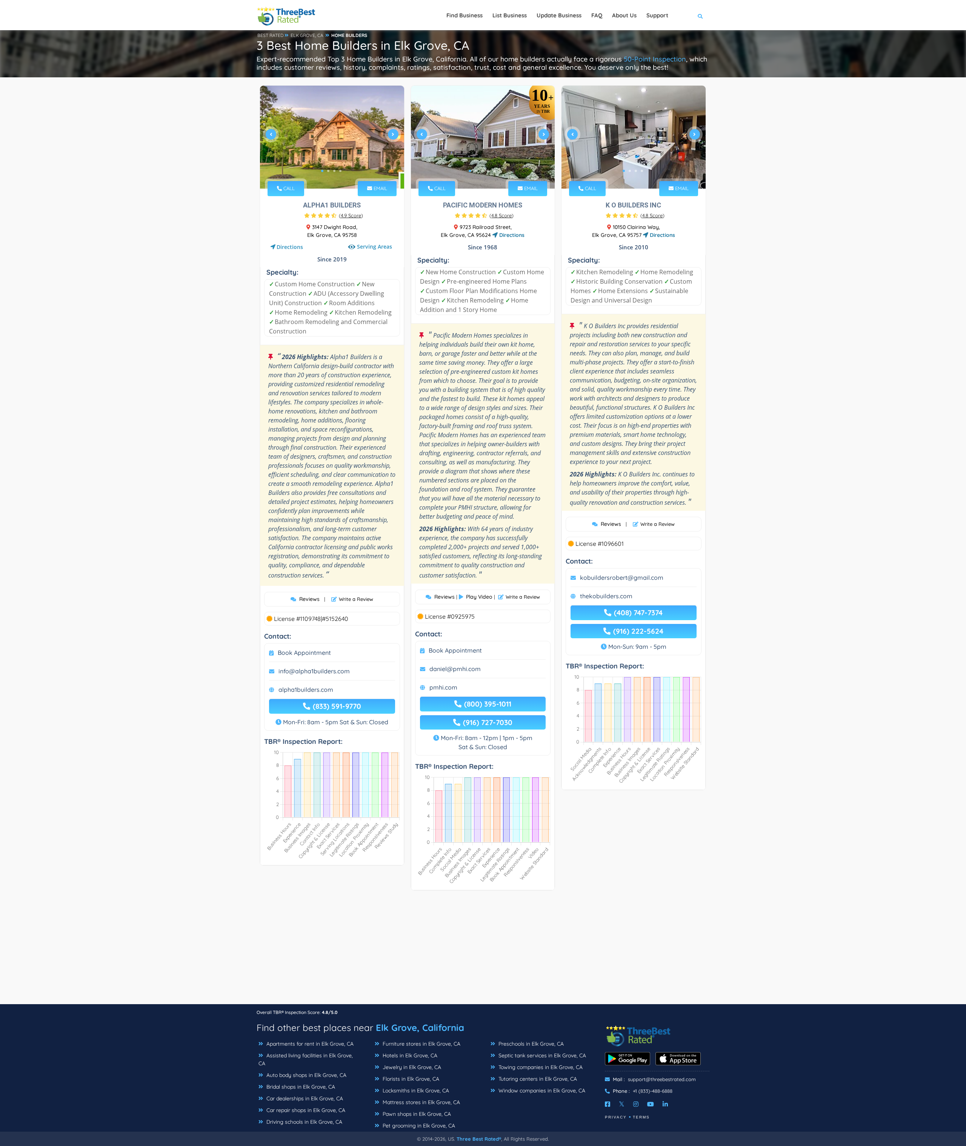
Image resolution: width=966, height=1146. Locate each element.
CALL (288, 188)
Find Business (464, 15)
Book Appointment (304, 652)
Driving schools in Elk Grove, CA (303, 1121)
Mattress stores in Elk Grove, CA (420, 1102)
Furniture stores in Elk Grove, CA (420, 1043)
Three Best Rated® (479, 1139)
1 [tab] (322, 171)
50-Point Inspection (655, 59)
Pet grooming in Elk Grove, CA (418, 1125)
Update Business (559, 15)
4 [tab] (340, 171)
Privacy (616, 1117)
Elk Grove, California (420, 1027)
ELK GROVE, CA (307, 35)
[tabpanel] (332, 137)
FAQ (596, 15)
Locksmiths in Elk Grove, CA (415, 1090)
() (351, 215)
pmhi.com (443, 687)
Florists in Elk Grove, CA (410, 1078)
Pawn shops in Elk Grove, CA (416, 1114)
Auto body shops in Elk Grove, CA (305, 1075)
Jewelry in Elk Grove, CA (411, 1067)
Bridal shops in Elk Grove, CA (300, 1086)
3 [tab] (334, 171)
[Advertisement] (483, 951)
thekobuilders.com (606, 596)
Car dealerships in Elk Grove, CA (304, 1098)
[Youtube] (650, 1104)
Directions (290, 246)
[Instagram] (635, 1104)
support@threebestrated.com (662, 1079)
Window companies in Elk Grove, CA (541, 1090)
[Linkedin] (665, 1104)
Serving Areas (374, 246)
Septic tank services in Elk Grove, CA (541, 1055)
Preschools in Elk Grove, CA (530, 1043)
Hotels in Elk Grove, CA (409, 1055)
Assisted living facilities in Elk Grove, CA (305, 1059)
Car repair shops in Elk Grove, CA (305, 1110)
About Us (624, 15)
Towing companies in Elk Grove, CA (540, 1067)
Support (657, 15)
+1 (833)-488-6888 (652, 1091)
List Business (509, 15)
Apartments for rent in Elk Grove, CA (309, 1043)
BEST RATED (270, 35)
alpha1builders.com (305, 689)
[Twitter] (622, 1104)
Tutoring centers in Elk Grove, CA (537, 1078)
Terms (641, 1117)
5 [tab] (494, 171)
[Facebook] (607, 1104)
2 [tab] (328, 171)
